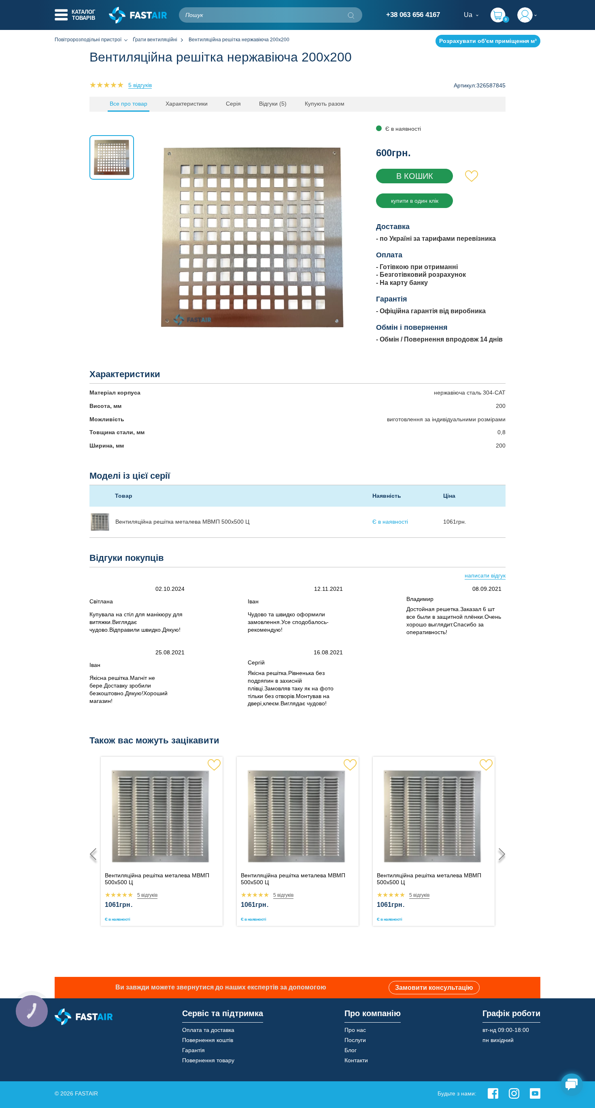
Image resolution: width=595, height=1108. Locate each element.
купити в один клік (414, 200)
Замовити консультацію (434, 987)
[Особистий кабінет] (528, 15)
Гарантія (193, 1050)
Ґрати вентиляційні (155, 39)
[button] (499, 854)
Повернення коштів (207, 1040)
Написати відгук (485, 575)
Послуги (355, 1040)
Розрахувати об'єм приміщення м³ (488, 41)
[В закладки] (471, 176)
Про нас (355, 1030)
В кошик (414, 176)
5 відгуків (140, 85)
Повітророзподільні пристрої (88, 39)
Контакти (356, 1060)
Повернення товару (208, 1060)
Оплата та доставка (208, 1030)
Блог (350, 1050)
